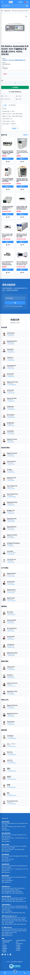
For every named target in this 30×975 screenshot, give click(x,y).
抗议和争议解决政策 (20, 940)
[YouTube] (5, 954)
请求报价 (16, 87)
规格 (5, 105)
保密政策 (4, 951)
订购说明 (18, 946)
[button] (15, 28)
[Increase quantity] (27, 83)
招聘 (17, 942)
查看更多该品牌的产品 (20, 60)
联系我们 (18, 945)
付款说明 (4, 945)
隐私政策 (20, 306)
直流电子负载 (7, 10)
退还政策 (18, 950)
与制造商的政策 (6, 942)
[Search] (26, 6)
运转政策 (18, 948)
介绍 (3, 943)
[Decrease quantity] (3, 83)
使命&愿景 (4, 948)
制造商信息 (13, 105)
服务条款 (16, 306)
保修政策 (4, 950)
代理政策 (4, 946)
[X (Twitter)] (7, 954)
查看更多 (25, 134)
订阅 (15, 303)
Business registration (7, 940)
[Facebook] (2, 954)
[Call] (15, 973)
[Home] (1, 10)
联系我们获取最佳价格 (16, 91)
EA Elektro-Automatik (8, 60)
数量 (2, 80)
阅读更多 (14, 128)
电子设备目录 (19, 943)
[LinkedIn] (10, 954)
